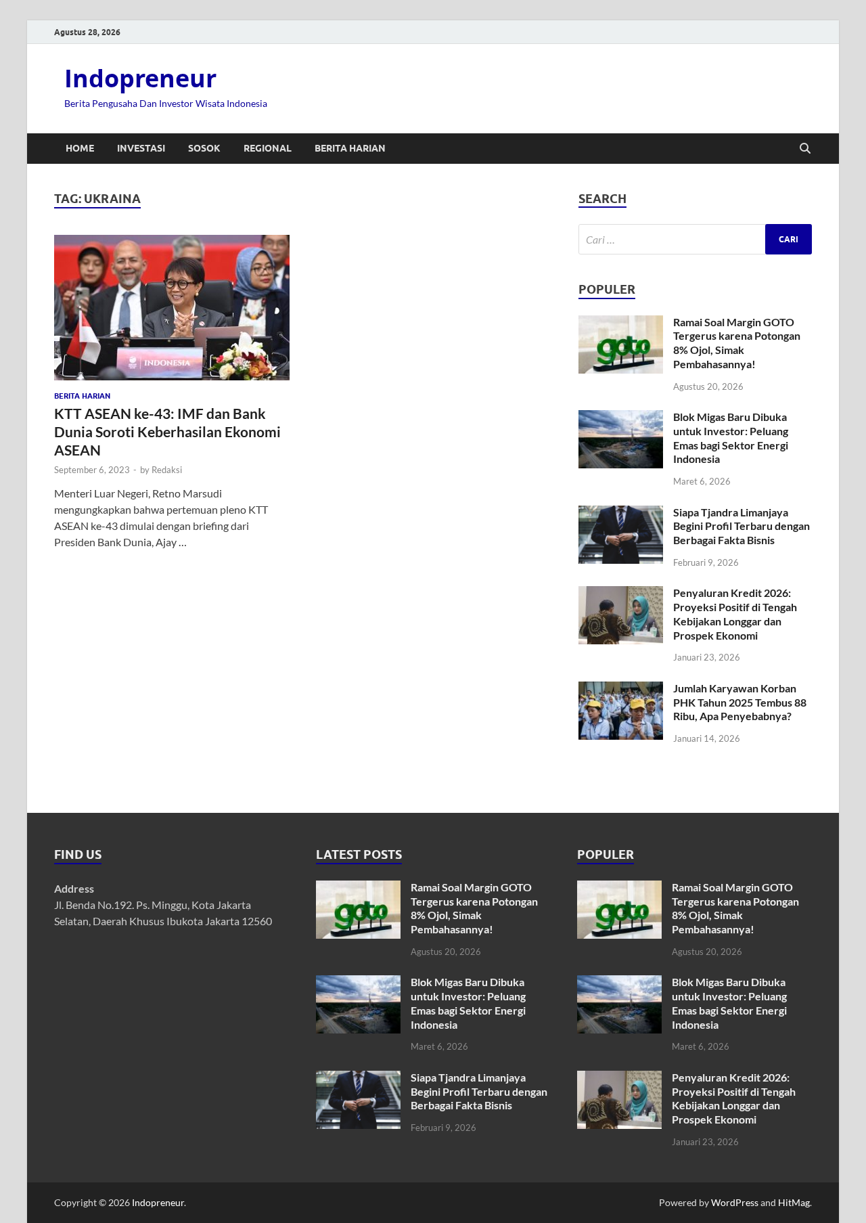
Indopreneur (140, 78)
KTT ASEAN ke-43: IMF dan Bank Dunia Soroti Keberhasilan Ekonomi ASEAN (167, 432)
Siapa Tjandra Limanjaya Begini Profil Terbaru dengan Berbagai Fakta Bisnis (741, 526)
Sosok (204, 148)
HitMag (794, 1202)
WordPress (734, 1202)
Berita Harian (350, 148)
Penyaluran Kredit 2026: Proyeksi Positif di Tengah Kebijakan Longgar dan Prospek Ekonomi (735, 613)
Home (80, 148)
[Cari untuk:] (695, 239)
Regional (268, 148)
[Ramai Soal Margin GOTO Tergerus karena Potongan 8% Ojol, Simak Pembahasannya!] (620, 323)
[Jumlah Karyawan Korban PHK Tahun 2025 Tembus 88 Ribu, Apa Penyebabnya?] (620, 689)
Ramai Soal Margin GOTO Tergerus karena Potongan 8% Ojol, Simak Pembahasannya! (736, 342)
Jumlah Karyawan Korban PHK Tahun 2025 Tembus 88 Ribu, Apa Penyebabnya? (739, 702)
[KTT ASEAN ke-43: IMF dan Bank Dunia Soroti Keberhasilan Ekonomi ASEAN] (172, 307)
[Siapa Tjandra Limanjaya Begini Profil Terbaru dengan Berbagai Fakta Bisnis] (620, 513)
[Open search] (805, 148)
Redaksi (167, 469)
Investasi (141, 148)
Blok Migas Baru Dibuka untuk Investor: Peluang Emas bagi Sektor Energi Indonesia (730, 437)
